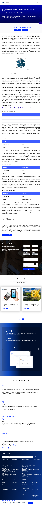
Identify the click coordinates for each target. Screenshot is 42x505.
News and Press (14, 489)
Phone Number (26, 248)
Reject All (37, 503)
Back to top (2, 500)
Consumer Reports (25, 490)
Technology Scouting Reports (35, 492)
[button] (38, 349)
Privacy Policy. (16, 503)
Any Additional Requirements (28, 256)
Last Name (34, 243)
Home (3, 12)
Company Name (26, 252)
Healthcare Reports (35, 482)
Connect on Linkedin (7, 234)
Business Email (34, 248)
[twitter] (12, 501)
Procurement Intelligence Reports (26, 494)
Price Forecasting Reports (24, 485)
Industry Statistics (15, 459)
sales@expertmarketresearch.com (9, 416)
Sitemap (3, 482)
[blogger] (14, 501)
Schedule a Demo (10, 347)
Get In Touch (5, 447)
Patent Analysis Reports (35, 484)
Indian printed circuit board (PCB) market (12, 35)
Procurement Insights (25, 459)
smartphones (33, 50)
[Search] (37, 2)
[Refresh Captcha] (37, 264)
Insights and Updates (15, 491)
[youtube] (10, 501)
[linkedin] (7, 501)
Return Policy (4, 491)
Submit (29, 269)
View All (20, 319)
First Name (25, 243)
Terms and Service (5, 489)
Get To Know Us (14, 482)
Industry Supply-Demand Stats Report (36, 496)
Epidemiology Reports (35, 489)
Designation (34, 252)
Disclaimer (4, 484)
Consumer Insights (36, 459)
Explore (4, 308)
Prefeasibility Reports (25, 488)
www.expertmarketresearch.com (9, 399)
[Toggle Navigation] (40, 2)
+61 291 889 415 (5, 433)
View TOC (25, 29)
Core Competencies (15, 484)
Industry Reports (24, 482)
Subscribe (36, 456)
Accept (30, 503)
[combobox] (25, 250)
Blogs (7, 12)
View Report (17, 29)
